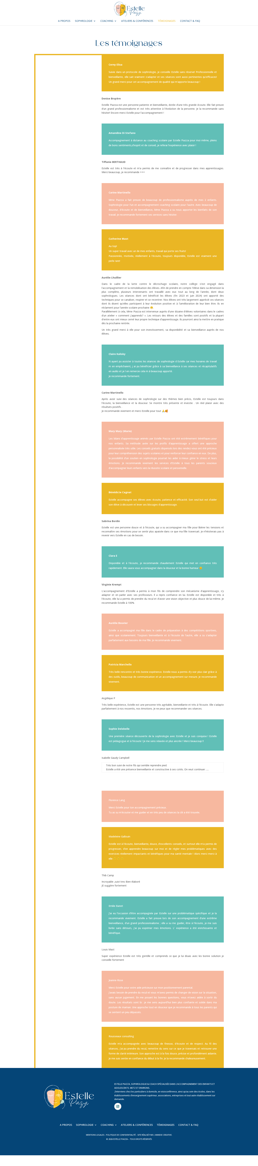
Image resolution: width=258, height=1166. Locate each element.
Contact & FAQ (190, 21)
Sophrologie (83, 21)
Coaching (106, 21)
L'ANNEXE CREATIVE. (163, 1134)
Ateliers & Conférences (137, 21)
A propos (64, 21)
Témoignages (167, 21)
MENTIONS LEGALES (95, 1134)
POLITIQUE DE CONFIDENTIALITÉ (121, 1134)
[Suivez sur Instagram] (117, 1106)
